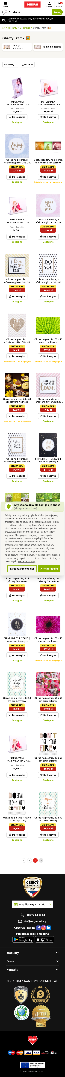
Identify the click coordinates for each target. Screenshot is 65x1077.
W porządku (50, 568)
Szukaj (57, 12)
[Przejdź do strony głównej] (32, 4)
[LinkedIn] (48, 928)
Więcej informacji (26, 561)
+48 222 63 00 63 (35, 915)
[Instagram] (43, 927)
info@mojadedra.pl (35, 921)
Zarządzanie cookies (22, 568)
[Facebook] (38, 928)
